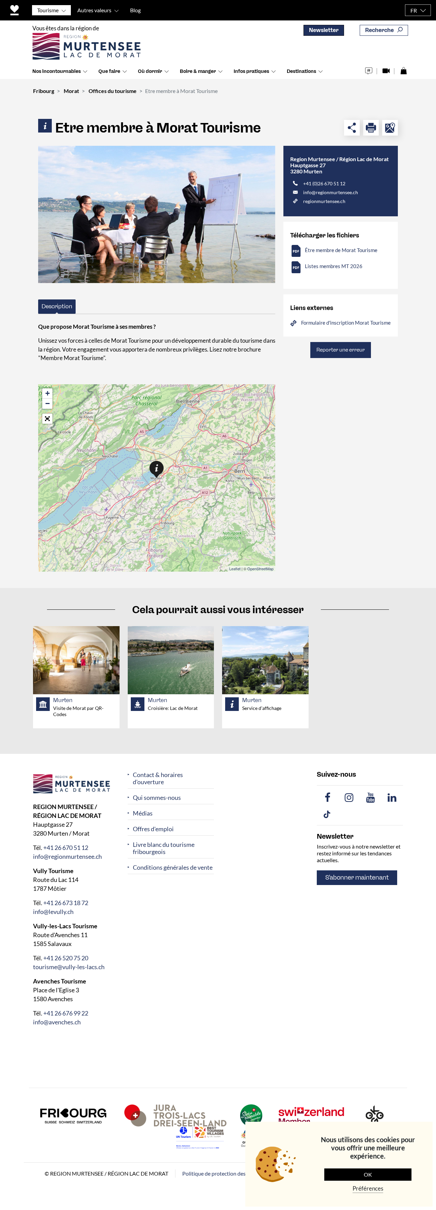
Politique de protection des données (224, 1173)
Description (57, 306)
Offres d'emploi (153, 829)
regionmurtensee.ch (324, 201)
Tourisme (48, 10)
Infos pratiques (251, 71)
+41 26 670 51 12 (65, 847)
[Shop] (403, 69)
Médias (143, 813)
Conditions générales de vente (173, 867)
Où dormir (150, 71)
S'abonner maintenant (357, 877)
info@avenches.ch (57, 1021)
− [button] (47, 403)
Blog (135, 10)
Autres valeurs (94, 10)
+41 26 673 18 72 (65, 902)
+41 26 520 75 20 (65, 957)
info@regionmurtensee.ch (330, 192)
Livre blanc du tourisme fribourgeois (163, 848)
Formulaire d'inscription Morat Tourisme (346, 323)
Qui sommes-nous (157, 797)
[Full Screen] (47, 419)
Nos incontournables (56, 71)
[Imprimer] (371, 128)
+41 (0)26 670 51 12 (324, 183)
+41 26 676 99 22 (65, 1013)
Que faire (109, 71)
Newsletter (324, 30)
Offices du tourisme (113, 91)
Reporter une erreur (340, 350)
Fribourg (43, 91)
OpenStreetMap (260, 568)
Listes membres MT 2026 (333, 266)
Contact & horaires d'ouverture (158, 778)
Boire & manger (198, 71)
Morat (71, 91)
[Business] (156, 214)
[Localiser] (390, 128)
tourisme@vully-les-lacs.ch (69, 966)
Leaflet (234, 568)
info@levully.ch (53, 911)
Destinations (301, 71)
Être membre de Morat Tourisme (341, 250)
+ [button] (47, 393)
